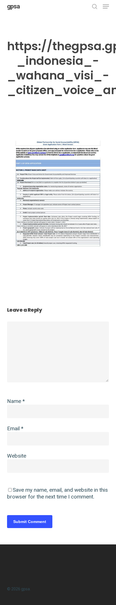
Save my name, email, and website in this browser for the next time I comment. (57, 493)
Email (15, 428)
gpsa (13, 6)
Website (16, 456)
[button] (106, 6)
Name (16, 401)
